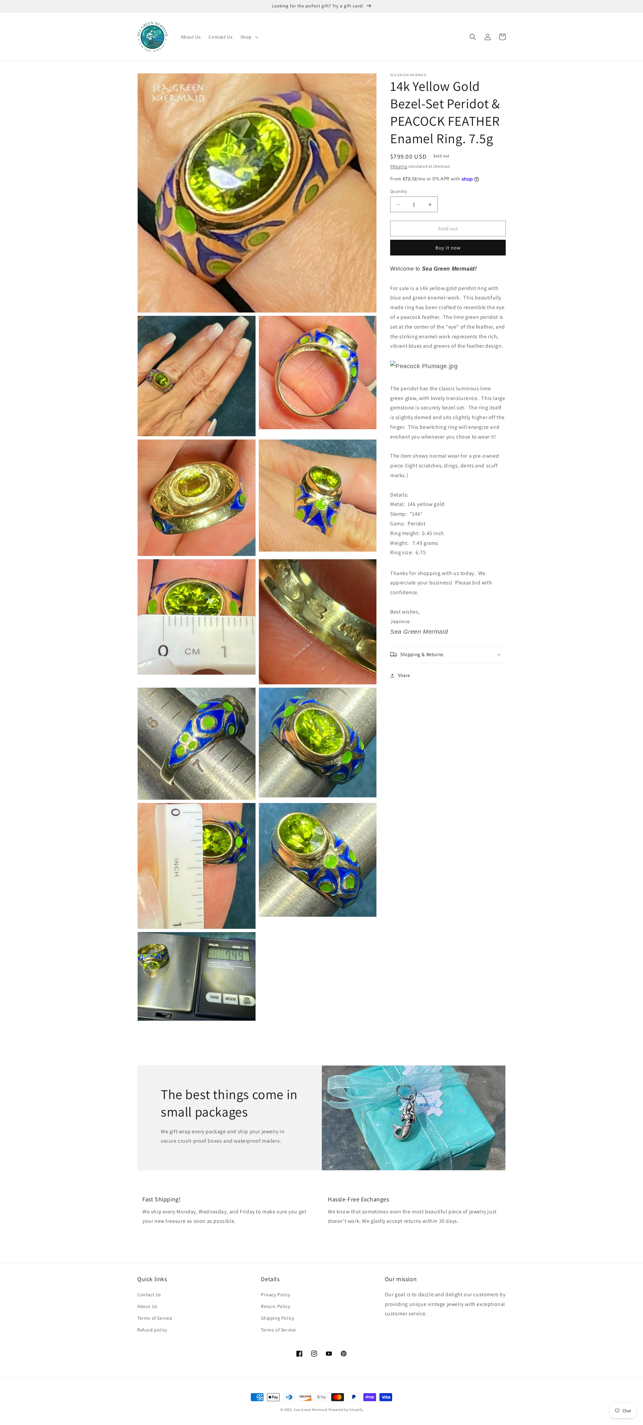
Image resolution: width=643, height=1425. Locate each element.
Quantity (398, 191)
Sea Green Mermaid (311, 1409)
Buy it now (448, 247)
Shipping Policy (277, 1318)
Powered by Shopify (346, 1409)
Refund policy (152, 1330)
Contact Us (149, 1295)
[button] (248, 37)
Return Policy (275, 1306)
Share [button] (404, 676)
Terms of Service (154, 1318)
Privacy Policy (275, 1295)
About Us (147, 1306)
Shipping (398, 166)
